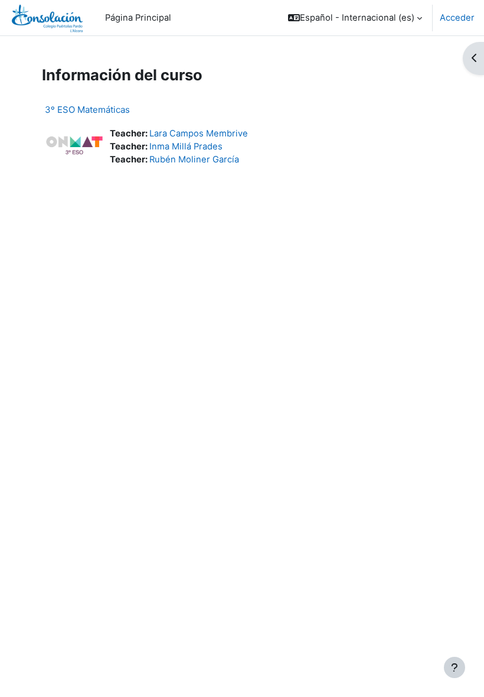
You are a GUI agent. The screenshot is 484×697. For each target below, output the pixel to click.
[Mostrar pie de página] (454, 667)
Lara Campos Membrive (198, 133)
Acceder (457, 17)
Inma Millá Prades (186, 146)
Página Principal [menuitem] (138, 17)
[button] (355, 17)
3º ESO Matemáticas (87, 109)
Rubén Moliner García (194, 159)
